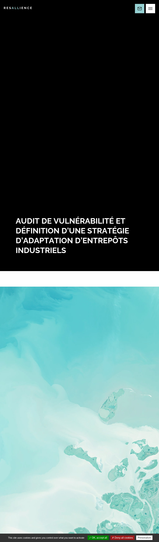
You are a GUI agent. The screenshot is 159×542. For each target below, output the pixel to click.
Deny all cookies (123, 537)
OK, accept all (99, 537)
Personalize (144, 537)
